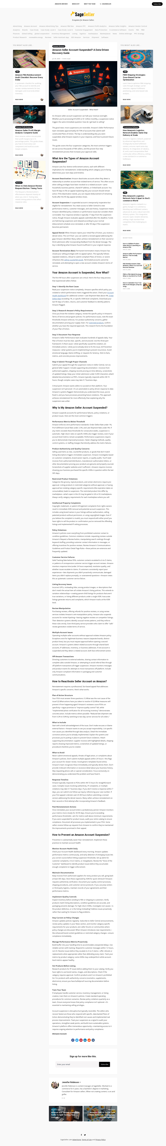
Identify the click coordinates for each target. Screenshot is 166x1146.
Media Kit (75, 4)
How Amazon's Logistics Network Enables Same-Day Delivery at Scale (135, 132)
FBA (17, 72)
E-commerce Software (131, 127)
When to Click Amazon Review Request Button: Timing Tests (28, 187)
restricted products (96, 323)
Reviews (19, 183)
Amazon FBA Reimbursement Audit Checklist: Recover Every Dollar (29, 77)
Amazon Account (58, 46)
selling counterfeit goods (73, 260)
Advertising (76, 1140)
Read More (19, 99)
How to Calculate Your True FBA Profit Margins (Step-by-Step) (132, 284)
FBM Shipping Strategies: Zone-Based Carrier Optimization (134, 77)
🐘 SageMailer (105, 4)
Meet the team (89, 4)
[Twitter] (85, 1135)
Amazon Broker (61, 4)
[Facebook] (81, 1135)
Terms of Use (87, 1140)
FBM (125, 72)
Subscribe (157, 4)
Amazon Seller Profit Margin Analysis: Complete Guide (27, 131)
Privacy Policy (101, 1140)
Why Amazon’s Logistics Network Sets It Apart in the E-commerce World (136, 198)
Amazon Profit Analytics (24, 127)
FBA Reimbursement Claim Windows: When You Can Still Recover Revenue (132, 265)
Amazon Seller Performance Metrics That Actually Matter (132, 255)
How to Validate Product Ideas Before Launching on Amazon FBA (131, 245)
